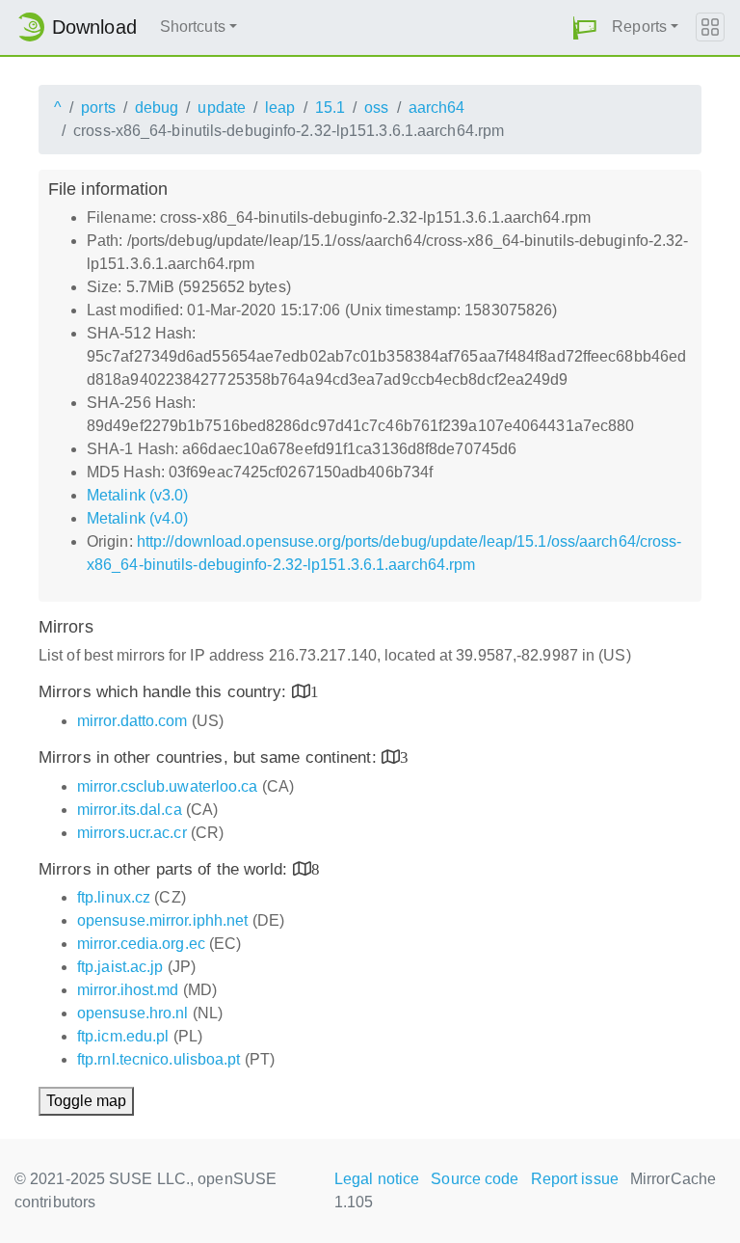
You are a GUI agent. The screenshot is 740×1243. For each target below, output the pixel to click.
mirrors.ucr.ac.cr (132, 832)
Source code (474, 1179)
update (222, 107)
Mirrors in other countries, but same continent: (210, 757)
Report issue (575, 1179)
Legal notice (376, 1179)
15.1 (330, 107)
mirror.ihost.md (128, 990)
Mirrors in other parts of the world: (166, 869)
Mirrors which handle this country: (165, 692)
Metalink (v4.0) (138, 518)
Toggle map (86, 1101)
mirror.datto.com (132, 721)
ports (98, 107)
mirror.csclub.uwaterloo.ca (167, 786)
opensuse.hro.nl (133, 1013)
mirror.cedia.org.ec (141, 943)
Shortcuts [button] (192, 26)
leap (280, 107)
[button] (585, 27)
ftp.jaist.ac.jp (120, 967)
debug (157, 107)
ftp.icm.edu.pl (123, 1036)
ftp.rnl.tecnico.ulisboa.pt (159, 1059)
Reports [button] (639, 26)
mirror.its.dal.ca (129, 809)
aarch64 (437, 107)
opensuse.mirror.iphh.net (162, 920)
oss (376, 107)
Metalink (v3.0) (138, 495)
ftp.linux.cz (113, 897)
